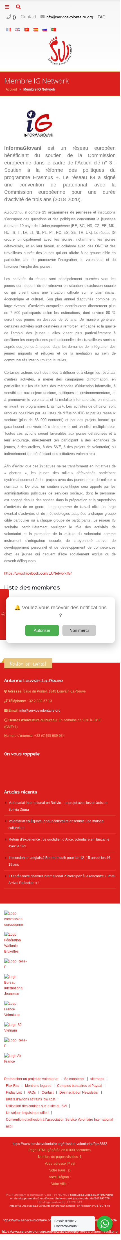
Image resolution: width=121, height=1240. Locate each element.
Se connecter (74, 1079)
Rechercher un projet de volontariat (31, 1079)
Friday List (14, 1092)
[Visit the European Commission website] (60, 919)
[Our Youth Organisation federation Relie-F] (60, 964)
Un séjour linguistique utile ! (27, 1112)
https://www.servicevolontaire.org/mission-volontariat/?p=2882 (60, 1144)
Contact (28, 16)
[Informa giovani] (60, 1043)
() (13, 17)
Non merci (79, 630)
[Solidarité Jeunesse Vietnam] (60, 1027)
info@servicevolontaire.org (69, 17)
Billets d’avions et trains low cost (30, 1099)
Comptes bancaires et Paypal (79, 1085)
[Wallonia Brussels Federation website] (60, 943)
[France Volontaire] (60, 1009)
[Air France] (60, 1058)
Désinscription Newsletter (78, 1092)
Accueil (11, 89)
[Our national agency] (60, 985)
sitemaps (97, 1079)
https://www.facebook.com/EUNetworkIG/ (38, 573)
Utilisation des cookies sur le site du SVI (36, 1106)
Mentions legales (38, 1085)
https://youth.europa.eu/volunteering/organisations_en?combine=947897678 (60, 1205)
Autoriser (42, 630)
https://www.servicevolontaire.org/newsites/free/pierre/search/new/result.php (60, 1231)
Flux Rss (12, 1085)
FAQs (32, 1092)
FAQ (102, 17)
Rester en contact (28, 663)
